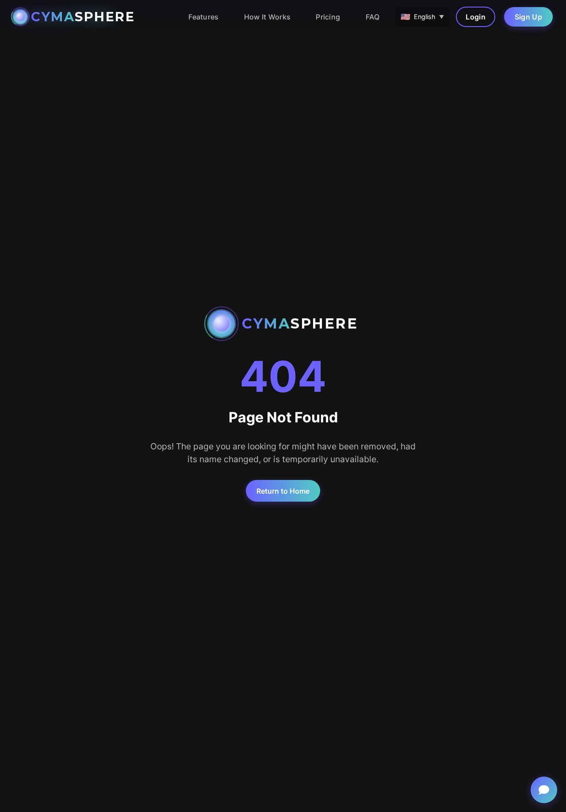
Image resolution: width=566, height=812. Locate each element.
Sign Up (528, 16)
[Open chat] (544, 790)
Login (476, 16)
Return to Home (283, 491)
